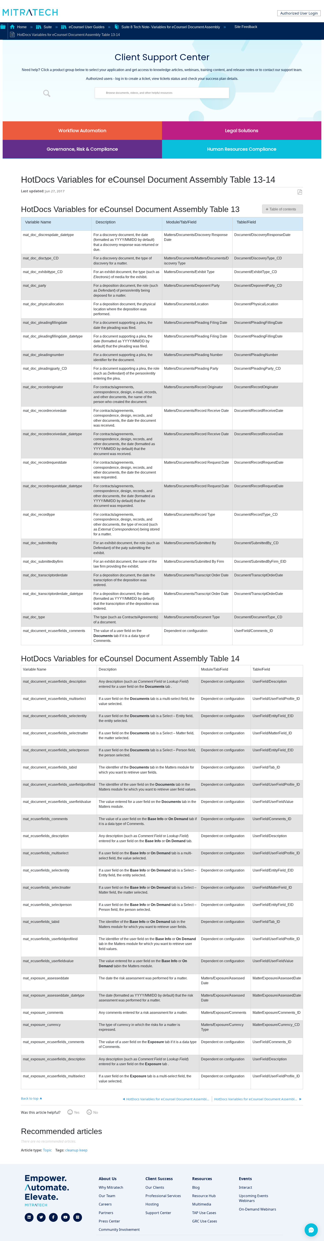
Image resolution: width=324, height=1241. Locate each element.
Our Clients (154, 1187)
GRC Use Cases (204, 1221)
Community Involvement (119, 1229)
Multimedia (201, 1204)
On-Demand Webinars (257, 1209)
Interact (245, 1187)
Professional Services (163, 1195)
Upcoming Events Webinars (253, 1198)
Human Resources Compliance (241, 149)
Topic (47, 1150)
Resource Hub (204, 1195)
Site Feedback (246, 27)
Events (245, 1178)
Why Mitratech (111, 1187)
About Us (108, 1178)
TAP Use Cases (204, 1212)
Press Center (109, 1221)
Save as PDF (299, 192)
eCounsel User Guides (86, 27)
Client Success (159, 1178)
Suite (48, 27)
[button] (47, 94)
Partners (106, 1212)
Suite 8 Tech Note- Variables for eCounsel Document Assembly (171, 27)
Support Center (158, 1212)
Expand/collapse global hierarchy (3, 26)
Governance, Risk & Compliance (82, 149)
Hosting (152, 1204)
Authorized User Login (299, 13)
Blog (196, 1187)
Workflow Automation (82, 130)
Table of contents (283, 209)
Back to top (29, 1098)
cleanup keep (76, 1150)
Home (22, 27)
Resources (202, 1178)
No (95, 1112)
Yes (77, 1112)
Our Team (107, 1195)
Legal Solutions (241, 130)
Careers (105, 1204)
